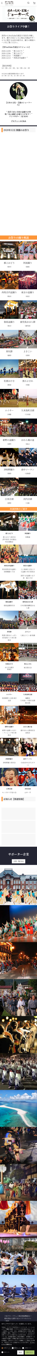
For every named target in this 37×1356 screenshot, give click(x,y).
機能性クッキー (17, 1348)
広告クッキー (7, 1352)
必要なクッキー (7, 1348)
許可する (29, 1352)
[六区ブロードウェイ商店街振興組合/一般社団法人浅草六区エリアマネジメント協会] (12, 3)
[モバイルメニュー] (2, 3)
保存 (20, 1352)
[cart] (34, 3)
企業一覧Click (19, 861)
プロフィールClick (18, 121)
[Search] (28, 3)
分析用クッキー (28, 1348)
